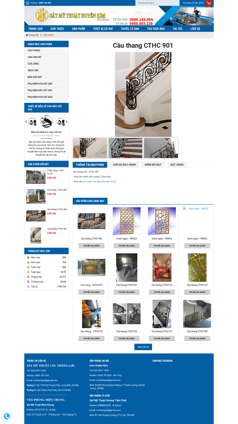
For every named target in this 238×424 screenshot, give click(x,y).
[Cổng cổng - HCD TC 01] (35, 177)
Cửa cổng (33, 63)
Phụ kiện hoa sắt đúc (40, 97)
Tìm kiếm (176, 3)
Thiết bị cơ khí (103, 28)
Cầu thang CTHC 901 (57, 229)
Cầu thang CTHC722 (126, 331)
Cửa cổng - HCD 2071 (91, 285)
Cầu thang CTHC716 (162, 285)
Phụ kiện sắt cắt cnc (40, 90)
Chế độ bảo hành (124, 164)
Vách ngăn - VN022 (197, 238)
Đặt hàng (177, 164)
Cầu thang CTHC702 (197, 331)
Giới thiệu (57, 28)
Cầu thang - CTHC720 (91, 331)
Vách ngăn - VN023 (162, 238)
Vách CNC (33, 70)
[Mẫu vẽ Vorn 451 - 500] (60, 121)
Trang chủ (35, 28)
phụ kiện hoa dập (91, 181)
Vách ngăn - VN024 (127, 238)
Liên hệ (195, 28)
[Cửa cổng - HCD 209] (35, 196)
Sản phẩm (78, 28)
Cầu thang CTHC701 (126, 285)
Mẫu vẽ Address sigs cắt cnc (46, 132)
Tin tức (177, 28)
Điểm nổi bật (153, 164)
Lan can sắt (35, 57)
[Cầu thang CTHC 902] (35, 216)
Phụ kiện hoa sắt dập (40, 83)
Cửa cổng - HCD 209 (56, 190)
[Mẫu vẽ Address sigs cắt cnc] (46, 121)
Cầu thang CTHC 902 (57, 209)
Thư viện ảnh (156, 28)
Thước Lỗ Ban (130, 28)
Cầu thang (34, 50)
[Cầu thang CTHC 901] (35, 235)
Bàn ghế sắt (35, 77)
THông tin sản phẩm (90, 164)
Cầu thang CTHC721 (162, 331)
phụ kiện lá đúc (108, 181)
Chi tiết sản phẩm (91, 245)
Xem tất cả (143, 347)
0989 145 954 (45, 3)
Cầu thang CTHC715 (197, 285)
